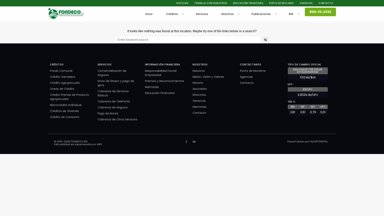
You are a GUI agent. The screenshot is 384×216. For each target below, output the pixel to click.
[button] (174, 14)
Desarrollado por (298, 141)
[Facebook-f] (186, 141)
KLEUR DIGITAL (319, 141)
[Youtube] (194, 141)
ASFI (99, 144)
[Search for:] (187, 39)
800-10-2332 (320, 12)
